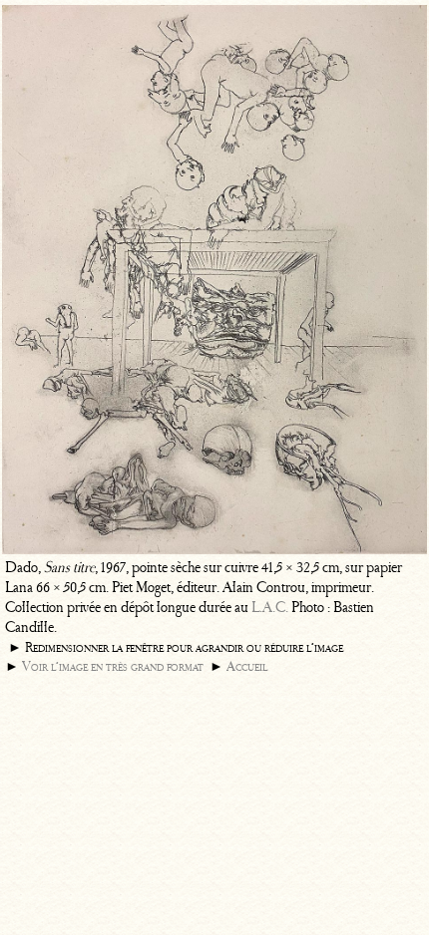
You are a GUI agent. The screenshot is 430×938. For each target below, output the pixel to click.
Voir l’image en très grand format (113, 666)
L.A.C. (269, 607)
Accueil (246, 666)
